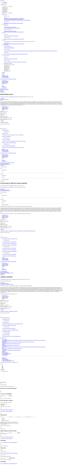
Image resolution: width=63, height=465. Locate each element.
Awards (11, 31)
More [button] (3, 54)
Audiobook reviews (5, 8)
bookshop (4, 284)
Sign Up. (10, 459)
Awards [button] (3, 32)
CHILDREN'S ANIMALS (4, 122)
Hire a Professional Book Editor (7, 346)
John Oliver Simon (23, 141)
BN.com (9, 164)
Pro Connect (4, 12)
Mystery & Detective (18, 18)
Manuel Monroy (12, 96)
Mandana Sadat (13, 141)
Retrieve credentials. (9, 411)
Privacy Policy (4, 351)
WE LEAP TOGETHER (6, 334)
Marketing (12, 47)
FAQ (10, 350)
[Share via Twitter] (5, 82)
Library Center (6, 52)
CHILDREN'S (4, 87)
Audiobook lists (12, 23)
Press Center (13, 350)
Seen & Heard (14, 31)
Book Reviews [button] (4, 14)
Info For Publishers (17, 350)
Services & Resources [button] (5, 44)
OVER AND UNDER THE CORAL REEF (8, 328)
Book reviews (4, 7)
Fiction (9, 18)
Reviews (3, 86)
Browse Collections (7, 58)
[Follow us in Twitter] (2, 366)
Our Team (5, 350)
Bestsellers (5, 23)
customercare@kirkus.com (13, 442)
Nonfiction (13, 19)
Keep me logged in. (3, 433)
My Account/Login (19, 348)
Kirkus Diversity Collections (6, 348)
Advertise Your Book (22, 346)
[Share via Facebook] (5, 81)
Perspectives (8, 31)
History (22, 19)
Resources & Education (7, 46)
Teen (12, 27)
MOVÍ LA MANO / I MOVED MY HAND (8, 145)
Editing (7, 47)
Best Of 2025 (17, 23)
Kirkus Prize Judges (17, 343)
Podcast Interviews (5, 11)
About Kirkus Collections (13, 58)
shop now (1, 89)
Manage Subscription (18, 43)
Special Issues (10, 43)
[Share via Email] (5, 217)
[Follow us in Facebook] (2, 365)
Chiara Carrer (13, 134)
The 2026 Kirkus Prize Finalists (11, 261)
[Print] (3, 83)
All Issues (13, 43)
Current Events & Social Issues (8, 20)
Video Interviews (4, 10)
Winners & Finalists (5, 343)
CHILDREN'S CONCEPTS (13, 311)
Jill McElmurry (12, 185)
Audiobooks (6, 18)
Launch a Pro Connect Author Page (30, 346)
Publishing (9, 47)
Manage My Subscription (12, 345)
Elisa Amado (21, 96)
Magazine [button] (3, 39)
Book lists (8, 23)
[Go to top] (2, 369)
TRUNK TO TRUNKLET (6, 139)
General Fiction (6, 27)
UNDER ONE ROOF (5, 322)
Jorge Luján (3, 96)
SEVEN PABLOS (5, 133)
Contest (8, 350)
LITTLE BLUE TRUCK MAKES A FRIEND (9, 254)
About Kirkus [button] (4, 349)
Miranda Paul (5, 323)
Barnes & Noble (5, 164)
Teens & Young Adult (24, 20)
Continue (10, 395)
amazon (1, 90)
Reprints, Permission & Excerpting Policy (5, 355)
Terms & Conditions (5, 352)
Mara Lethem (21, 134)
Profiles (5, 31)
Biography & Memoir (18, 19)
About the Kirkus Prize (11, 343)
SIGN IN (5, 2)
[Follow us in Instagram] (2, 367)
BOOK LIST (5, 261)
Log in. (9, 406)
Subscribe (22, 43)
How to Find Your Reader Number (12, 453)
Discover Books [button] (4, 339)
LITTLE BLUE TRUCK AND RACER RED (9, 248)
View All (5, 17)
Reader (3, 418)
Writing (5, 47)
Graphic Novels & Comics (17, 20)
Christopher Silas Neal (4, 279)
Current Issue (6, 43)
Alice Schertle (3, 185)
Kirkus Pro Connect (13, 348)
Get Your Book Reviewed (15, 346)
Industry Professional (5, 420)
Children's (28, 20)
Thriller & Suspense (12, 18)
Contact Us (3, 357)
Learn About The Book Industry (40, 346)
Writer (3, 419)
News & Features (4, 9)
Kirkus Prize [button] (4, 342)
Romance (23, 18)
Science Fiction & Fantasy (8, 19)
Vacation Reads (21, 23)
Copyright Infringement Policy (6, 353)
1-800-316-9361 (5, 442)
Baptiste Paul (10, 323)
